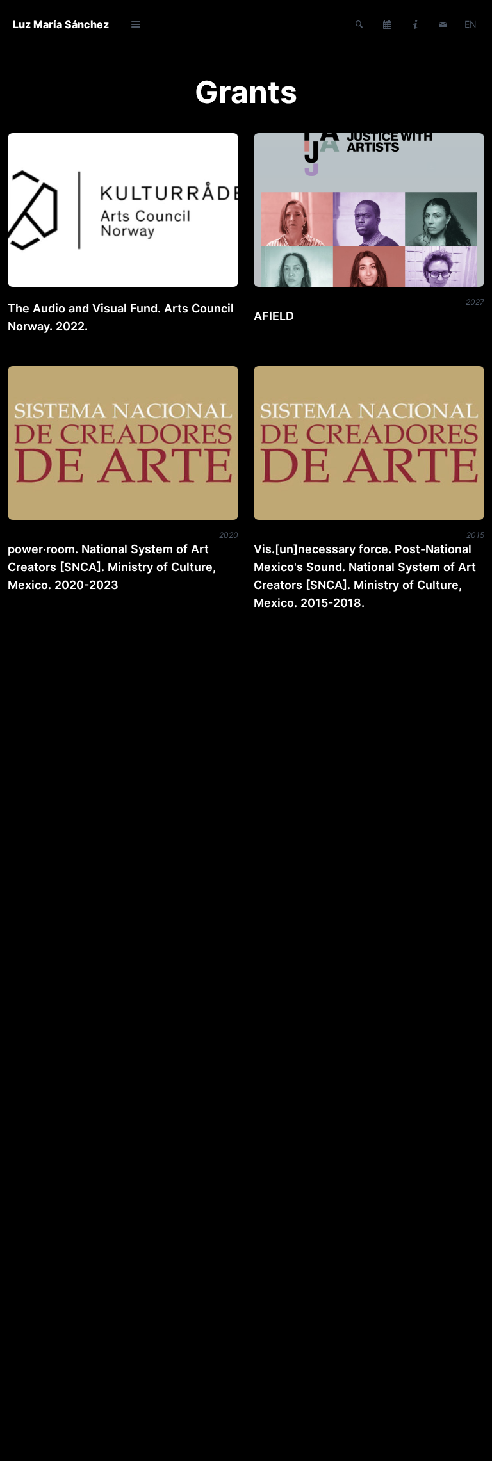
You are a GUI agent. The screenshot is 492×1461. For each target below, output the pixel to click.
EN (470, 24)
